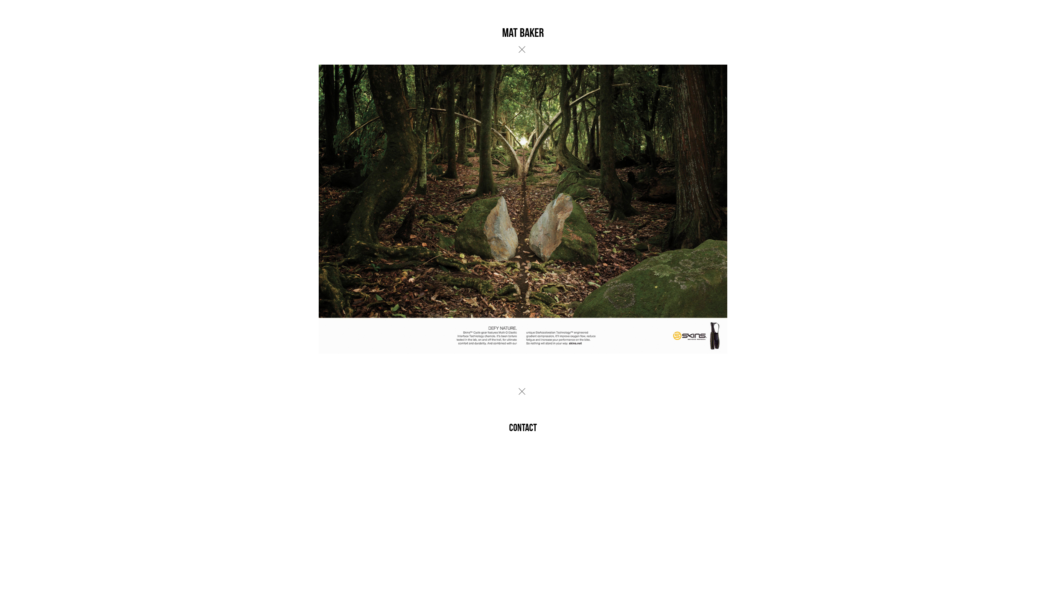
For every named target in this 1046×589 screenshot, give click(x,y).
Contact (523, 427)
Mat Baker (523, 32)
